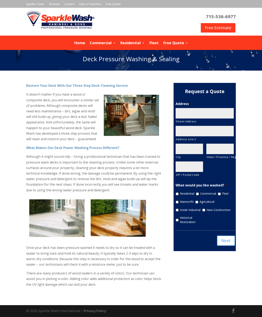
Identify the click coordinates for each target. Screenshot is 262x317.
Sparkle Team (35, 4)
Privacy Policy (95, 311)
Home (79, 43)
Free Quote (113, 4)
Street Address (186, 121)
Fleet (154, 43)
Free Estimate (218, 27)
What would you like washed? (202, 185)
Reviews (54, 4)
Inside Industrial (190, 210)
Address (184, 104)
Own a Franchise (90, 4)
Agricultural (207, 202)
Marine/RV (187, 202)
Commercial (101, 43)
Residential (130, 43)
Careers (69, 4)
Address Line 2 (186, 139)
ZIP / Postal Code (187, 175)
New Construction (218, 210)
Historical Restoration (187, 220)
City (178, 157)
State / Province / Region (220, 157)
